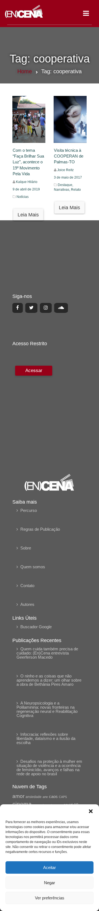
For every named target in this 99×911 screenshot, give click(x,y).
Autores (27, 604)
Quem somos (32, 566)
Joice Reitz (65, 170)
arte (45, 797)
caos (53, 796)
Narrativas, (62, 190)
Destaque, (65, 185)
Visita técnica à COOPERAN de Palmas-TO (68, 156)
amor (18, 796)
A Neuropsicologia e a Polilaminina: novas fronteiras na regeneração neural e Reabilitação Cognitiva (47, 709)
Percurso (28, 510)
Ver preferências (49, 898)
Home (24, 71)
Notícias (22, 197)
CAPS (63, 797)
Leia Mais (28, 215)
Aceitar (49, 867)
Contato (27, 585)
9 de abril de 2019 (26, 189)
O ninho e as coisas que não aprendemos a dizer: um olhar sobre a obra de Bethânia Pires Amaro (48, 680)
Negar (49, 882)
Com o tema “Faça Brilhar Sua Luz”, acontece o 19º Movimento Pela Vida (28, 162)
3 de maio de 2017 (68, 177)
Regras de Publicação (40, 529)
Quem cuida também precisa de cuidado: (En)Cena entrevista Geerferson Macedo (47, 652)
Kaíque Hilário (26, 182)
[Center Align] (17, 308)
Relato (76, 190)
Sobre (25, 548)
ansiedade (34, 797)
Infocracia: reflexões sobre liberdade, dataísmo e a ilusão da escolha (45, 738)
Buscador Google (36, 626)
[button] (91, 811)
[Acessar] (33, 415)
